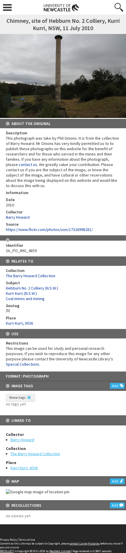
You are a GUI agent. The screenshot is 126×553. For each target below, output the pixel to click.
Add (115, 385)
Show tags (17, 397)
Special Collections (22, 364)
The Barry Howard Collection (35, 453)
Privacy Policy (8, 540)
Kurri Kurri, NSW (24, 467)
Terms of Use (27, 540)
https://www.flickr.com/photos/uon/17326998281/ (49, 229)
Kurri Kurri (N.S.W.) (21, 293)
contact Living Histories (84, 543)
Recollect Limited (60, 551)
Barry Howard (22, 439)
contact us (28, 164)
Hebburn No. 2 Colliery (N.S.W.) (32, 288)
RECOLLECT (7, 551)
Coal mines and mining (25, 298)
